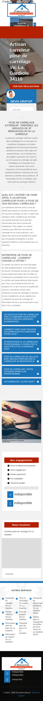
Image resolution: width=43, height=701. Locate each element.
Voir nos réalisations (26, 86)
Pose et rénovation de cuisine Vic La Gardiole (23, 603)
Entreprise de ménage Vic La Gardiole (9, 603)
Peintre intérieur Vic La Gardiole (9, 615)
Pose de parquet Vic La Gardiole (22, 615)
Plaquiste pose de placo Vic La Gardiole (23, 628)
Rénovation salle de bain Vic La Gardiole (10, 627)
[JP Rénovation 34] (21, 10)
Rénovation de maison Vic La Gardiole (10, 638)
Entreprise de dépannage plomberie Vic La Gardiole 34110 (38, 605)
